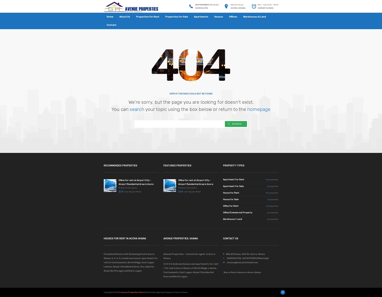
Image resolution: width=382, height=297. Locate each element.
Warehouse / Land (232, 219)
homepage (259, 109)
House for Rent (231, 193)
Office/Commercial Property (237, 212)
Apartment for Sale (233, 186)
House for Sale (231, 199)
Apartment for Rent (233, 179)
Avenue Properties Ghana (133, 292)
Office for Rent (230, 206)
